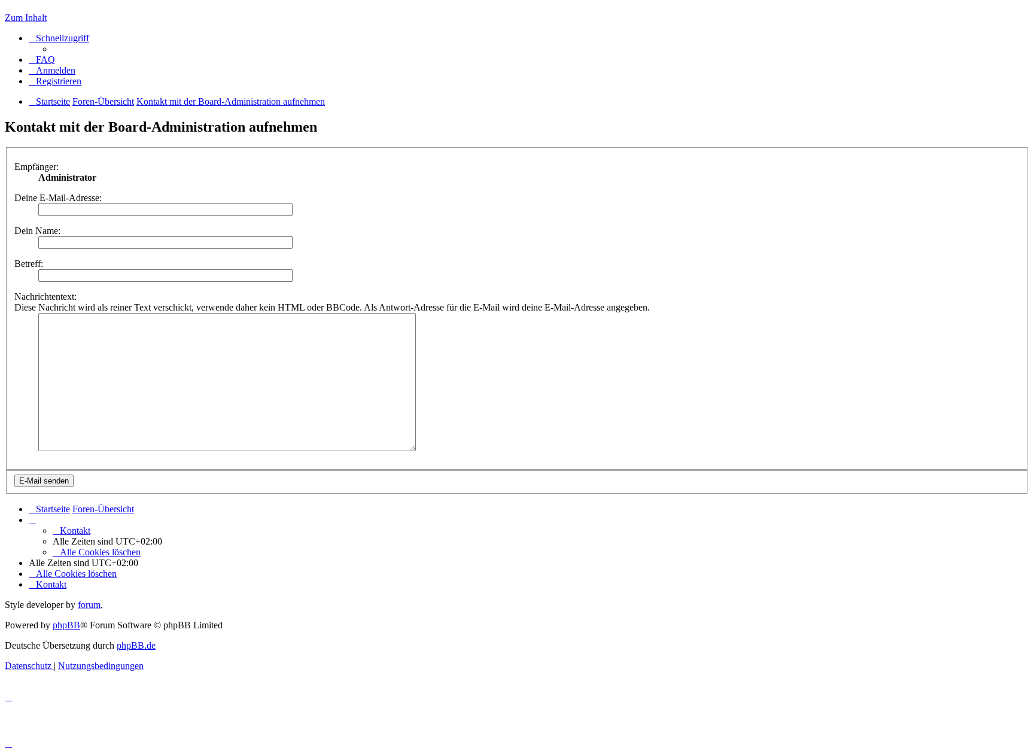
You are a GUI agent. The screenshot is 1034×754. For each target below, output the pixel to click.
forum (89, 605)
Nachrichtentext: (45, 296)
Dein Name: (37, 231)
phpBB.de (136, 645)
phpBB (66, 625)
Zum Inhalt (26, 18)
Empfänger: (36, 167)
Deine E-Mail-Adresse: (58, 198)
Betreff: (28, 264)
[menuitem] (42, 59)
